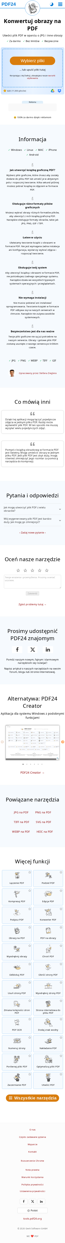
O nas (32, 1129)
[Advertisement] (32, 107)
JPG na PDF (21, 812)
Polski (34, 1210)
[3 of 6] (30, 764)
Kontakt (32, 1151)
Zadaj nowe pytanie (32, 532)
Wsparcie (32, 1144)
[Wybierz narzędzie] (60, 4)
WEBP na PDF (21, 831)
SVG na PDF (43, 822)
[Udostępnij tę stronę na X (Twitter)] (32, 649)
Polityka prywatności (32, 1184)
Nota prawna (32, 1169)
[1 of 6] (23, 764)
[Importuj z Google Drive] (53, 91)
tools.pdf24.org (32, 1218)
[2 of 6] (26, 764)
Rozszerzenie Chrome (32, 1160)
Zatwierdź (32, 593)
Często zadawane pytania (32, 1137)
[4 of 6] (34, 764)
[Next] (62, 741)
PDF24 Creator (30, 772)
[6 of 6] (42, 764)
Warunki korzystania (32, 1177)
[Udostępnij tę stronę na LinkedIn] (48, 649)
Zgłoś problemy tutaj (31, 604)
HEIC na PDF (45, 831)
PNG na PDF (43, 812)
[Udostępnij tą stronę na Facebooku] (17, 649)
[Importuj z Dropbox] (59, 91)
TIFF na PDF (21, 822)
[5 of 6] (38, 764)
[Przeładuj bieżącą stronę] (32, 7)
